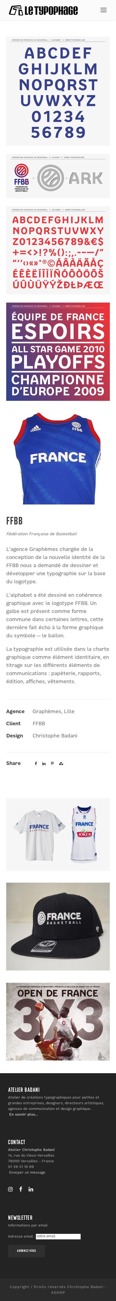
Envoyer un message (27, 1172)
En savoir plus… (23, 1114)
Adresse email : (22, 1236)
